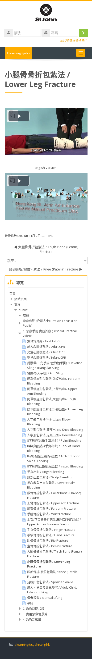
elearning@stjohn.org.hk (32, 644)
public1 (24, 310)
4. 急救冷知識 (32, 619)
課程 (17, 304)
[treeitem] (46, 293)
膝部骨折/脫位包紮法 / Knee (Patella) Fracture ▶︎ (45, 269)
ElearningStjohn (18, 53)
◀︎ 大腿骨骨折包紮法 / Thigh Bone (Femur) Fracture (46, 249)
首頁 (12, 293)
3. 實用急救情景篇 (35, 614)
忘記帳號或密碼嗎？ (74, 40)
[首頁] (46, 13)
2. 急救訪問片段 (33, 608)
